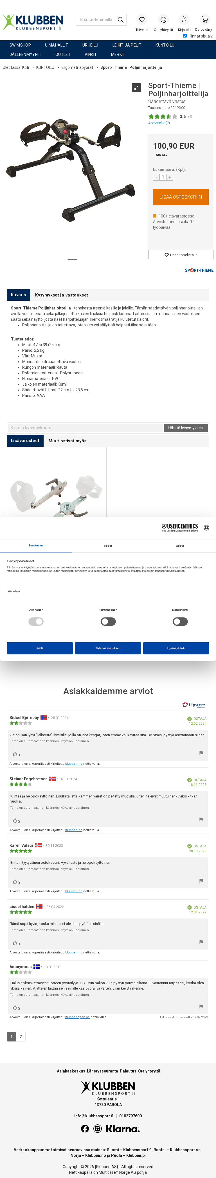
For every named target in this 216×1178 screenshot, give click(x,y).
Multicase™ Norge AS (117, 1172)
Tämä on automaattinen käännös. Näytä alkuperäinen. (50, 741)
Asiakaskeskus (71, 1071)
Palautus (128, 1071)
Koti (25, 67)
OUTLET (63, 54)
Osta (181, 197)
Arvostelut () (159, 123)
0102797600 (130, 1116)
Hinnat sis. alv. (201, 36)
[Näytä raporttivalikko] (201, 754)
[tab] (18, 295)
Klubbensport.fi (137, 1150)
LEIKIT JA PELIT (127, 45)
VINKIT (91, 54)
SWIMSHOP (20, 45)
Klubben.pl (136, 1155)
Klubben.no (95, 1155)
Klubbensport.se (185, 1150)
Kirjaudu (184, 20)
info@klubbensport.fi (94, 1116)
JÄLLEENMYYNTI (25, 54)
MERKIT (118, 54)
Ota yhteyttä (149, 1071)
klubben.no (73, 764)
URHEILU (90, 45)
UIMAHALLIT (56, 45)
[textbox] (85, 428)
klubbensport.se (77, 1017)
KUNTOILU (165, 45)
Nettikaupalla (81, 1172)
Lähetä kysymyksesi (186, 428)
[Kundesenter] (163, 19)
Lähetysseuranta (102, 1071)
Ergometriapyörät (77, 67)
